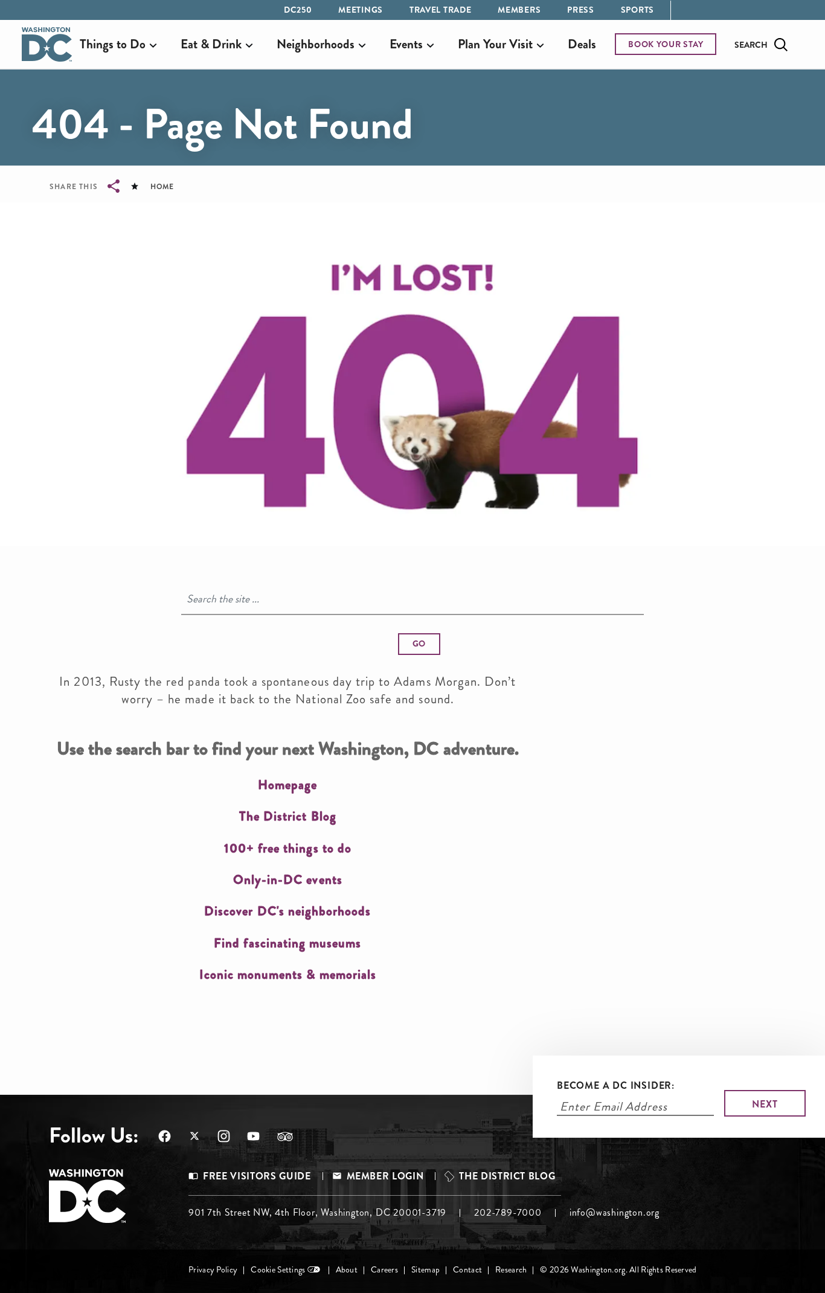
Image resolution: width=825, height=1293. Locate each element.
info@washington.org (615, 1212)
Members (519, 10)
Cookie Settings (278, 1269)
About (347, 1269)
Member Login (385, 1176)
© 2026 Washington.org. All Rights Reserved (618, 1269)
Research (511, 1269)
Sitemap (425, 1269)
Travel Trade (440, 10)
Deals (582, 44)
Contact (467, 1269)
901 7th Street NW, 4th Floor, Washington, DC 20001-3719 (317, 1212)
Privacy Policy (212, 1269)
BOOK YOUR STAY (666, 44)
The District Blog (507, 1176)
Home (161, 186)
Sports (637, 10)
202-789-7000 (508, 1212)
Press (580, 10)
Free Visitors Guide (256, 1176)
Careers (384, 1269)
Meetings (360, 10)
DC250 (298, 10)
